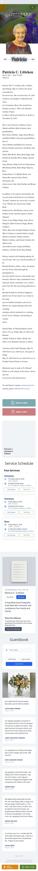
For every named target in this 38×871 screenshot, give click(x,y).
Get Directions (11, 489)
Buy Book (21, 597)
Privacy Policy (13, 862)
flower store (25, 388)
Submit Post (19, 664)
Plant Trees (27, 489)
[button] (19, 685)
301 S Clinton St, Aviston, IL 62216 (19, 485)
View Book (10, 597)
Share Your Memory (13, 629)
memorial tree (27, 385)
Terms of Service (24, 862)
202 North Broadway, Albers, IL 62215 (21, 531)
